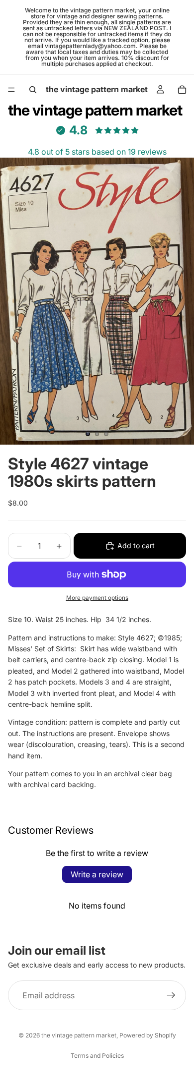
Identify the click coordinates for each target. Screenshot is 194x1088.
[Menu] (11, 89)
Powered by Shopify (147, 1035)
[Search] (33, 90)
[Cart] (182, 90)
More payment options (97, 597)
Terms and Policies (97, 1055)
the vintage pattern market (78, 1035)
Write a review (97, 874)
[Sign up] (171, 995)
